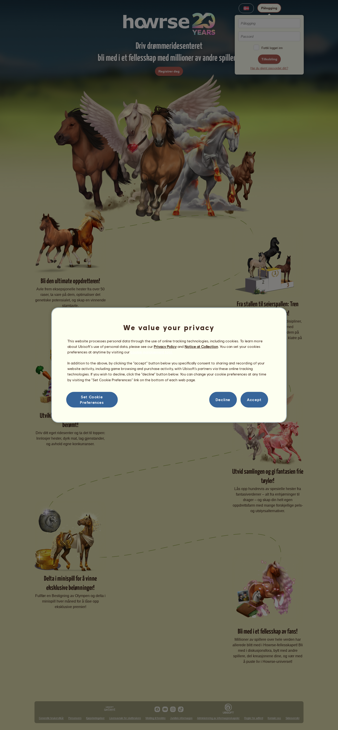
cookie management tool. (152, 352)
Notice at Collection (201, 346)
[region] (169, 365)
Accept (254, 399)
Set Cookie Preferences (92, 399)
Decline (223, 399)
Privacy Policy (165, 346)
